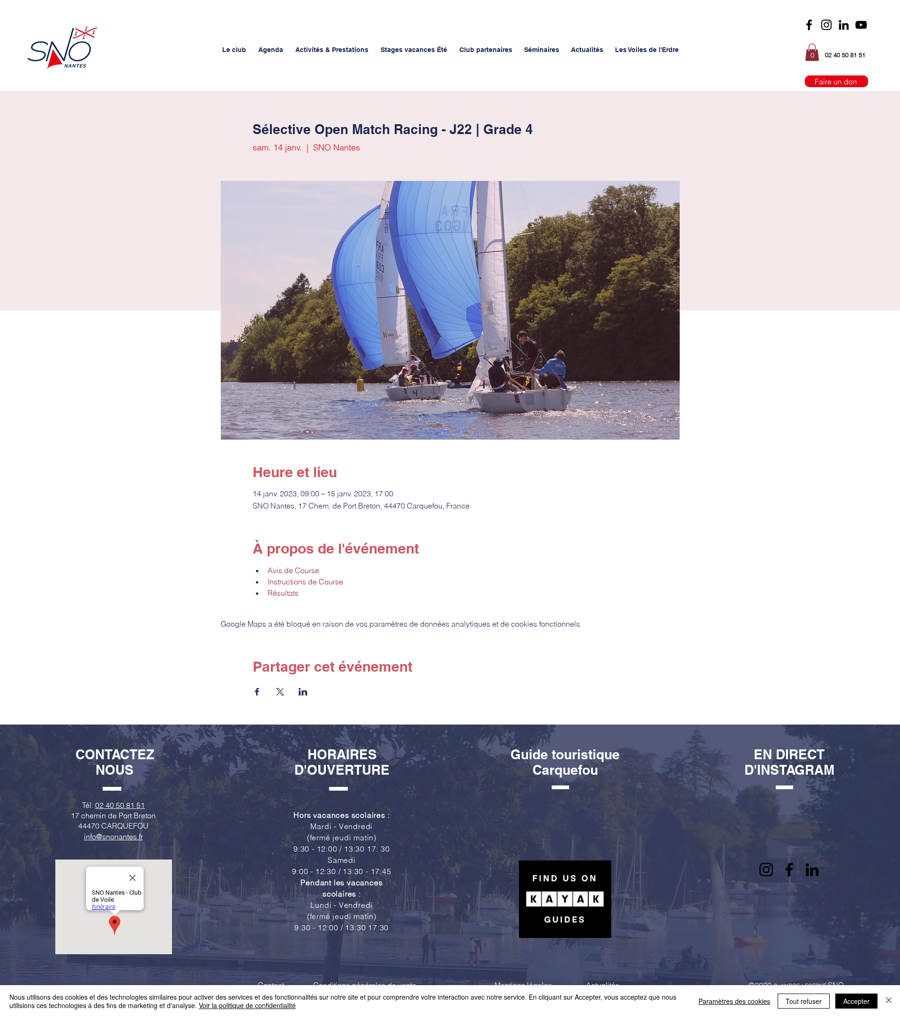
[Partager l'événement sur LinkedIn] (303, 691)
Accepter (856, 1001)
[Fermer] (888, 1001)
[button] (234, 50)
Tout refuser (804, 1001)
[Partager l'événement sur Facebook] (257, 691)
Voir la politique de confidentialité (247, 1005)
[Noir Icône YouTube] (861, 25)
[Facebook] (809, 25)
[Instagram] (826, 25)
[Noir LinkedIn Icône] (844, 25)
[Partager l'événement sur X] (280, 691)
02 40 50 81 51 (120, 805)
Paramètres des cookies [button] (734, 1001)
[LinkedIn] (812, 869)
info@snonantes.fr (113, 836)
